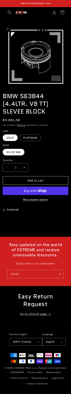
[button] (9, 12)
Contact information (37, 383)
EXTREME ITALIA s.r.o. (26, 367)
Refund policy (53, 372)
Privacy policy (35, 372)
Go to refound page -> (35, 314)
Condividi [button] (13, 209)
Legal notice (58, 377)
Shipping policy (39, 377)
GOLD (10, 138)
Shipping (21, 125)
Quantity (8, 160)
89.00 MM (14, 152)
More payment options (35, 199)
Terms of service (19, 377)
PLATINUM (30, 138)
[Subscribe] (60, 274)
